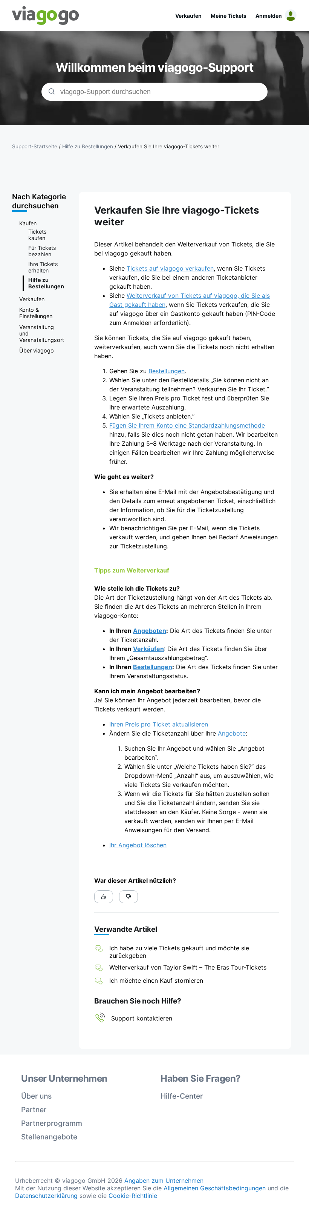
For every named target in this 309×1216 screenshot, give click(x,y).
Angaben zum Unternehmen (163, 1180)
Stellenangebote (49, 1136)
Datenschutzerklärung (46, 1195)
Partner (33, 1109)
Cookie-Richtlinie (133, 1195)
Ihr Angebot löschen (138, 845)
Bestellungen (166, 371)
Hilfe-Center (182, 1096)
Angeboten (149, 630)
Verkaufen (188, 15)
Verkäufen (148, 649)
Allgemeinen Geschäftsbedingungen (215, 1188)
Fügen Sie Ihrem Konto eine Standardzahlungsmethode (187, 425)
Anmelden (268, 15)
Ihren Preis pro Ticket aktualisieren (158, 724)
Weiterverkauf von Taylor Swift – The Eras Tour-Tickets (187, 967)
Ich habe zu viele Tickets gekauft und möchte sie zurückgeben (179, 951)
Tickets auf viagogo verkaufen (170, 268)
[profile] (289, 15)
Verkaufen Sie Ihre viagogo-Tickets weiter (168, 146)
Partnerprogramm (51, 1123)
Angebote (232, 733)
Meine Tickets (228, 15)
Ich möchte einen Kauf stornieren (156, 980)
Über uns (36, 1096)
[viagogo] (45, 15)
